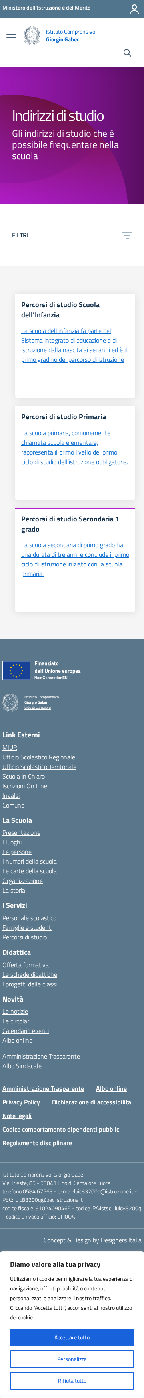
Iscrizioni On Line (24, 786)
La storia (13, 890)
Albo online (17, 1040)
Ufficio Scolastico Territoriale (39, 766)
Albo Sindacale (22, 1066)
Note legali (17, 1115)
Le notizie (15, 1011)
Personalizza (72, 1359)
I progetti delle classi (29, 984)
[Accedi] (134, 9)
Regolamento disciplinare (37, 1143)
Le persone (17, 851)
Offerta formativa (25, 965)
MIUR (9, 747)
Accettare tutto (72, 1337)
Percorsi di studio (24, 937)
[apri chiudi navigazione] (11, 36)
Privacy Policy (21, 1102)
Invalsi (11, 795)
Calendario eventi (25, 1030)
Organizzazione (22, 880)
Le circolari (16, 1021)
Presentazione (21, 832)
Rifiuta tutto (72, 1380)
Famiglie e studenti (27, 927)
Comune (13, 805)
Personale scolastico (29, 918)
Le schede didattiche (29, 974)
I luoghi (12, 842)
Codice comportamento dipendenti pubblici (61, 1129)
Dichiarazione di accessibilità (91, 1102)
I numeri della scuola (29, 861)
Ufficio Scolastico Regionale (38, 757)
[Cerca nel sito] (127, 54)
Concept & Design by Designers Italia (93, 1240)
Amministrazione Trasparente (41, 1056)
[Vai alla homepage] (32, 35)
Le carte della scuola (29, 871)
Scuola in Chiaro (23, 776)
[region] (72, 1324)
